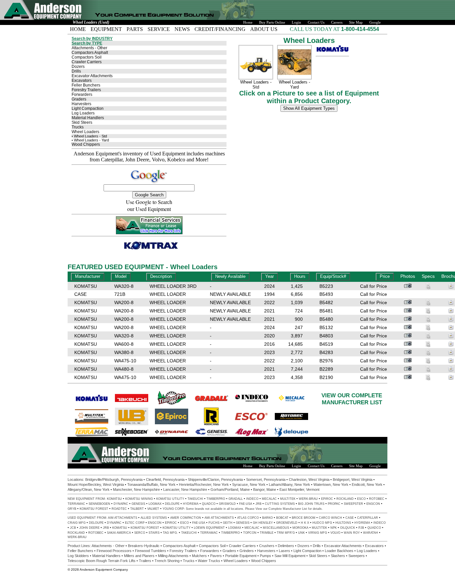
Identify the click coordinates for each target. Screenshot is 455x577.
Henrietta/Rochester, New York (204, 484)
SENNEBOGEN (99, 503)
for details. (315, 508)
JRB (258, 503)
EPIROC (327, 498)
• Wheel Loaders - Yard (90, 140)
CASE (349, 517)
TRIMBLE (266, 532)
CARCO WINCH (330, 517)
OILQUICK (347, 527)
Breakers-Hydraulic (144, 546)
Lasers (284, 551)
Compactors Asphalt (90, 52)
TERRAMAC (76, 503)
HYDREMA (191, 503)
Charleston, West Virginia (309, 479)
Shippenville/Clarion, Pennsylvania (215, 479)
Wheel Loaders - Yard (294, 85)
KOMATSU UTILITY (170, 498)
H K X (305, 522)
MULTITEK (287, 498)
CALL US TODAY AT (315, 29)
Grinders (246, 551)
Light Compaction (88, 108)
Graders (79, 99)
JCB (73, 527)
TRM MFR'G (286, 532)
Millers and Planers (139, 556)
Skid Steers (82, 122)
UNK (301, 532)
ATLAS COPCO (248, 517)
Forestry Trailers (86, 90)
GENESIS (138, 503)
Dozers (78, 66)
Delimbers (286, 546)
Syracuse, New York (248, 484)
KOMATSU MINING (139, 498)
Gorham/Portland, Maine (230, 489)
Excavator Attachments (92, 76)
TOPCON (249, 532)
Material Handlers (88, 117)
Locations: (76, 479)
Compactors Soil (87, 57)
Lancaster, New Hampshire (185, 489)
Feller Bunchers (86, 85)
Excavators (82, 80)
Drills (76, 71)
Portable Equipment (240, 556)
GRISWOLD (227, 503)
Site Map (356, 22)
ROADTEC (119, 508)
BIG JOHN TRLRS (311, 503)
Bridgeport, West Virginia (352, 479)
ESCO (361, 498)
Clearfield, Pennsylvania (165, 479)
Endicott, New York (367, 484)
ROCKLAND (345, 498)
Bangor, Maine (264, 489)
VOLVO (335, 532)
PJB (361, 527)
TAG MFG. (170, 532)
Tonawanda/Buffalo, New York (151, 484)
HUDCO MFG (322, 522)
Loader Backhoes (339, 551)
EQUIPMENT (106, 29)
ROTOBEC (376, 498)
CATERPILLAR (367, 517)
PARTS (135, 29)
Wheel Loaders (85, 131)
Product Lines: (80, 546)
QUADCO (209, 503)
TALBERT (137, 508)
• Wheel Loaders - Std (89, 136)
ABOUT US (263, 29)
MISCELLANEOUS (276, 527)
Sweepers (356, 556)
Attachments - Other (89, 48)
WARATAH (370, 532)
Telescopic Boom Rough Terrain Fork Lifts (102, 561)
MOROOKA (300, 527)
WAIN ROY (352, 532)
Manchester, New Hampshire (136, 489)
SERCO (139, 532)
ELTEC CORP (135, 522)
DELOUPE (172, 503)
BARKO (267, 517)
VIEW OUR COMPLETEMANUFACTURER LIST (351, 399)
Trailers (145, 561)
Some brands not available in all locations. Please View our (227, 508)
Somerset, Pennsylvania (265, 479)
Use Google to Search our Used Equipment (149, 205)
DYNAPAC (121, 503)
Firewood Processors (114, 551)
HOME (78, 29)
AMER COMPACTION (185, 517)
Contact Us (316, 22)
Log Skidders (78, 556)
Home (247, 22)
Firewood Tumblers (150, 551)
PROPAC (334, 503)
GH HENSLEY (263, 522)
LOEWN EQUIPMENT (209, 527)
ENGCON (373, 503)
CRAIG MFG (77, 522)
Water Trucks (209, 561)
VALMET (153, 508)
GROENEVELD (286, 522)
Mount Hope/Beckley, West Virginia (96, 484)
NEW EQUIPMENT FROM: (87, 498)
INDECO (252, 498)
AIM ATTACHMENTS (122, 517)
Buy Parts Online (272, 22)
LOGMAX (155, 503)
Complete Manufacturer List (287, 508)
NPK (333, 527)
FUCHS (214, 522)
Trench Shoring (167, 561)
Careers (336, 22)
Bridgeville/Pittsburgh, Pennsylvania (114, 479)
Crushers (266, 546)
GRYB (72, 508)
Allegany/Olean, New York (89, 489)
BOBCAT (282, 517)
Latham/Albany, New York (289, 484)
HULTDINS (343, 522)
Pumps (265, 556)
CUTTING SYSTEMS (280, 503)
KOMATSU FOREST (94, 508)
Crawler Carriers (87, 62)
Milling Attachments (173, 556)
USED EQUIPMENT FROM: (88, 517)
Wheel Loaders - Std (255, 85)
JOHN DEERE (89, 527)
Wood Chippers (86, 144)
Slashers (338, 556)
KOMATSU (114, 498)
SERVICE (159, 29)
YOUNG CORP (173, 508)
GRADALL (235, 498)
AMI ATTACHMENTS (219, 517)
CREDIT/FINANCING (220, 29)
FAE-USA (245, 503)
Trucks (78, 127)
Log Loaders (83, 113)
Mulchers (199, 556)
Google (375, 22)
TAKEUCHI (195, 498)
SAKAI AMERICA (119, 532)
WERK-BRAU (308, 498)
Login (296, 22)
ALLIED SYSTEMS (154, 517)
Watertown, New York (330, 484)
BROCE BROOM (303, 517)
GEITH (227, 522)
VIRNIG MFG (317, 532)
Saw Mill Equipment (289, 556)
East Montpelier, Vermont (299, 489)
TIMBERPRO (216, 498)
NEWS (182, 29)
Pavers (216, 556)
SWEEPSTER (353, 503)
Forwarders (82, 94)
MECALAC (269, 498)
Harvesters (81, 103)
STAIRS (154, 532)
